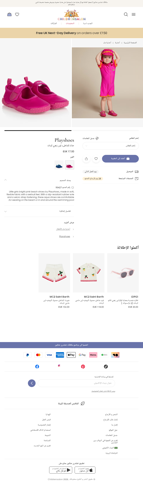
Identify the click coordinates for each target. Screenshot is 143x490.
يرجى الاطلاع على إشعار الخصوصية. (103, 391)
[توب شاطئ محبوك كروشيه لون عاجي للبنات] (88, 272)
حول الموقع (113, 430)
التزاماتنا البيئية (112, 453)
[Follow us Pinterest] (83, 367)
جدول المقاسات (112, 435)
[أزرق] (59, 164)
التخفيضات (70, 23)
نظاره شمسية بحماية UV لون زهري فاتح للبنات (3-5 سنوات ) (123, 302)
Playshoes (64, 139)
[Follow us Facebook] (37, 367)
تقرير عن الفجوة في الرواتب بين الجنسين (105, 441)
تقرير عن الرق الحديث (42, 445)
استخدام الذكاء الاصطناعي (40, 430)
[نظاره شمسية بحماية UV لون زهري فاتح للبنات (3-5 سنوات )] (123, 272)
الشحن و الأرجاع (111, 414)
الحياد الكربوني (109, 447)
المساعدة (47, 440)
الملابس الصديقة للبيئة (68, 403)
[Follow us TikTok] (106, 367)
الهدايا (48, 414)
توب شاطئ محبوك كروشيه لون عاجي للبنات (89, 302)
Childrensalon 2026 (58, 479)
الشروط (48, 435)
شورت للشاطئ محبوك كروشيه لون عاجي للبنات (56, 302)
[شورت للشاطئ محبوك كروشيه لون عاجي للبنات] (54, 272)
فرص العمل (46, 419)
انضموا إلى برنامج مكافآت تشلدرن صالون (71, 345)
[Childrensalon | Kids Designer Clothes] (71, 13)
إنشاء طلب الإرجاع (110, 419)
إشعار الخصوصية (44, 424)
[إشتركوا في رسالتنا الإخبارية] (32, 383)
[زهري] (69, 164)
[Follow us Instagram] (60, 367)
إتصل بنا (114, 424)
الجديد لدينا (87, 23)
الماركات (54, 23)
